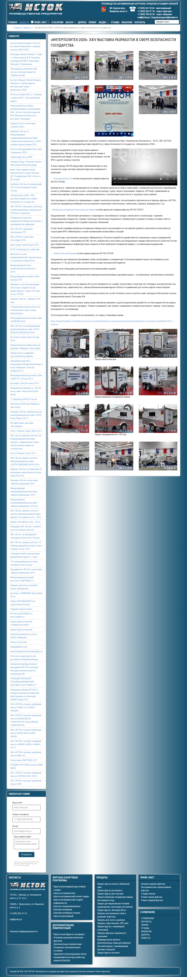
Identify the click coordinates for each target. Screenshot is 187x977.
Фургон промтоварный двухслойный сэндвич (70, 888)
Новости (24, 22)
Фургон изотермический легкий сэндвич (71, 896)
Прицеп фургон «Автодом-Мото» (111, 910)
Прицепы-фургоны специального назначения (111, 935)
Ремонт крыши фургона (151, 897)
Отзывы (115, 22)
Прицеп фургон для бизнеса (109, 890)
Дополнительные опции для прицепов (114, 943)
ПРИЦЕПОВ (151, 3)
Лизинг (93, 22)
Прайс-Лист (40, 22)
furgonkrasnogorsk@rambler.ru (165, 17)
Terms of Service (19, 865)
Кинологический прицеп (65, 253)
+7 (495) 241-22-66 (146, 8)
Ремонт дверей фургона (152, 900)
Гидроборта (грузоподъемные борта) (70, 954)
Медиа (102, 22)
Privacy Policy (29, 863)
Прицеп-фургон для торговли (110, 893)
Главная (12, 22)
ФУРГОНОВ (140, 3)
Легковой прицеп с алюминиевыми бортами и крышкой (112, 948)
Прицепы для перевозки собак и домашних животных (111, 915)
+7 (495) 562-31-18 (146, 11)
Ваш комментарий (22, 836)
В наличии (57, 22)
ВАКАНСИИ (146, 931)
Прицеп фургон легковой (108, 952)
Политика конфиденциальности (23, 931)
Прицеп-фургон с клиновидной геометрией (110, 928)
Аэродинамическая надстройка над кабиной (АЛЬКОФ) (69, 959)
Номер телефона (21, 814)
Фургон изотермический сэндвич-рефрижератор (68, 901)
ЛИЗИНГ (145, 925)
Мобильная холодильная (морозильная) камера (74, 209)
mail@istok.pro (144, 17)
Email (15, 826)
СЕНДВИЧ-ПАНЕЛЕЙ (168, 3)
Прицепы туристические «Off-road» (113, 923)
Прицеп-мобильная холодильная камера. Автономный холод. (115, 899)
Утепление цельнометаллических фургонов (68, 939)
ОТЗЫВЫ (145, 928)
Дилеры (82, 22)
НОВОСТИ (145, 938)
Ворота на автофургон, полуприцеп (69, 934)
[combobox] (167, 22)
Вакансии (127, 22)
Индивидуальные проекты (108, 939)
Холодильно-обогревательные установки (67, 949)
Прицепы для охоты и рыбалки (111, 920)
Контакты (140, 22)
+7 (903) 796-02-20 (146, 14)
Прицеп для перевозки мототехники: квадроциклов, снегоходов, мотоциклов (115, 905)
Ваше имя (17, 802)
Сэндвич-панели (148, 893)
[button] (70, 65)
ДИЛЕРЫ (145, 934)
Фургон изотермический (64, 893)
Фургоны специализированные (67, 906)
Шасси (69, 22)
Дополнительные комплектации (68, 944)
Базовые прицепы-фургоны (153, 884)
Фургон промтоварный (63, 916)
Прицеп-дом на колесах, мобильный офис (113, 885)
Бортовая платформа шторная (67, 913)
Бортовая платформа (63, 909)
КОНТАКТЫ (146, 921)
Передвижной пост (63, 178)
